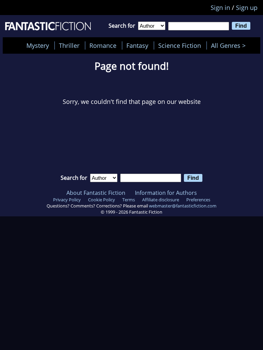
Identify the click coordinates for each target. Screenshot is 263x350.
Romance (102, 45)
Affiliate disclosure (160, 200)
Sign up (247, 7)
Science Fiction (179, 45)
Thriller (69, 45)
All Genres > (230, 45)
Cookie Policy (101, 200)
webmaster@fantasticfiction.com (182, 206)
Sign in (220, 7)
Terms (128, 200)
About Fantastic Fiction (95, 193)
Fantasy (137, 45)
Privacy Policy (67, 200)
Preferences (198, 200)
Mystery (37, 45)
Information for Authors (166, 193)
